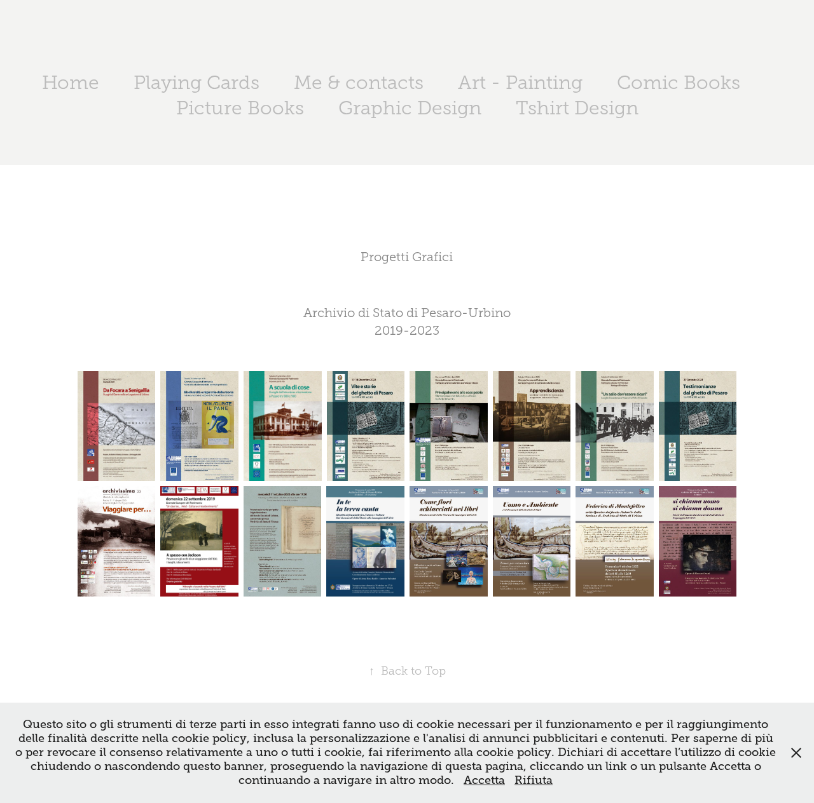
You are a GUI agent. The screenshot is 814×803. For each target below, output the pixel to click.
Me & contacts (359, 82)
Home (70, 82)
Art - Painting (520, 82)
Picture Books (240, 108)
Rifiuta (533, 780)
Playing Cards (196, 82)
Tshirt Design (577, 108)
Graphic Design (409, 108)
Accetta (484, 780)
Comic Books (678, 82)
